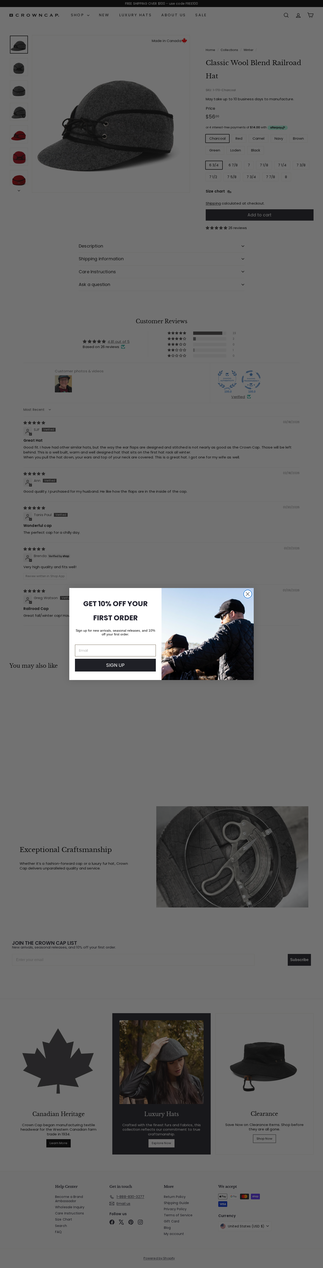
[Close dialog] (248, 594)
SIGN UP (115, 665)
